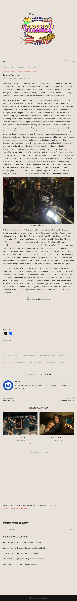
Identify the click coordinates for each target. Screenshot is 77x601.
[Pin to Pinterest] (47, 374)
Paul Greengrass (20, 362)
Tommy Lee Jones (50, 362)
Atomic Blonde (40, 548)
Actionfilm (21, 68)
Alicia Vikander (35, 352)
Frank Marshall (9, 359)
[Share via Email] (50, 374)
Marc (14, 78)
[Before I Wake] (57, 423)
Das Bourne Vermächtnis (12, 355)
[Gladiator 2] (20, 423)
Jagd (28, 359)
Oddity (34, 564)
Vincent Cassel (20, 366)
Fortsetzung (63, 355)
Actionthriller (15, 352)
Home (5, 68)
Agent (25, 352)
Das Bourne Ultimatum (55, 352)
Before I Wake (56, 438)
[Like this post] (41, 374)
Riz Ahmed (38, 362)
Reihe (30, 362)
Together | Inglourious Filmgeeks (15, 553)
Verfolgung (8, 366)
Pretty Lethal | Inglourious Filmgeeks (17, 548)
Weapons (34, 553)
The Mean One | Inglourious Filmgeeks (18, 559)
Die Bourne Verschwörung (47, 355)
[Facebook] (65, 61)
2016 (5, 352)
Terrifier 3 (39, 559)
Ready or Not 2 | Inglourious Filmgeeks (18, 542)
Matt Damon (8, 362)
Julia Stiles (59, 359)
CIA (44, 352)
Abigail (38, 542)
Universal (61, 362)
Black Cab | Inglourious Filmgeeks (16, 564)
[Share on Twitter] (45, 374)
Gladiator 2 (20, 438)
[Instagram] (69, 61)
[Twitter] (67, 61)
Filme (12, 68)
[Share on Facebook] (43, 374)
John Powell (48, 359)
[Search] (73, 61)
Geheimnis (21, 359)
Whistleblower (32, 366)
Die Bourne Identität (29, 355)
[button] (6, 428)
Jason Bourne (37, 359)
